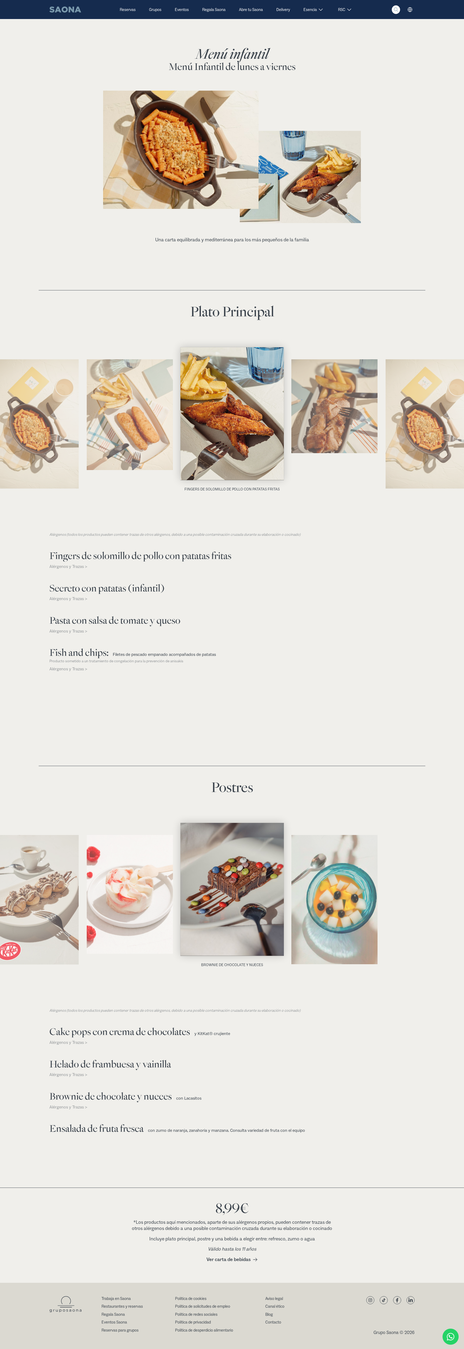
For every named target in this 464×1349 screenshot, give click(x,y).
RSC (341, 9)
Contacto (273, 1322)
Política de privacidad (193, 1322)
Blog (269, 1314)
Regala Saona (214, 9)
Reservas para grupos (120, 1330)
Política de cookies (190, 1298)
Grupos (155, 9)
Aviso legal (274, 1298)
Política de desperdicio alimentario (204, 1330)
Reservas (128, 9)
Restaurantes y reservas (122, 1306)
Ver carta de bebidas (228, 1259)
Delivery (283, 9)
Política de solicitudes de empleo (202, 1306)
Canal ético (274, 1306)
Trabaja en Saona (116, 1298)
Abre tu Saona (251, 9)
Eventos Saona (114, 1322)
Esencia (310, 9)
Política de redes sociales (196, 1314)
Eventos (182, 9)
